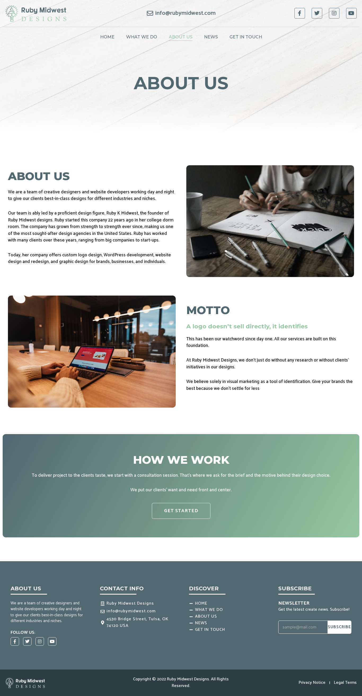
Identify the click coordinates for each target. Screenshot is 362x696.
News (211, 36)
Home (107, 36)
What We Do (141, 36)
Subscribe (339, 627)
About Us (180, 36)
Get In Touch (245, 36)
